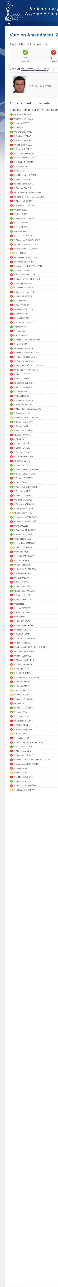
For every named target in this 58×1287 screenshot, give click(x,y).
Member (26, 110)
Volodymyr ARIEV (33, 69)
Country (38, 110)
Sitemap (7, 1)
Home (8, 23)
